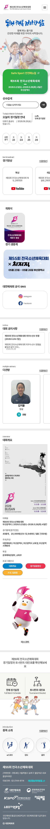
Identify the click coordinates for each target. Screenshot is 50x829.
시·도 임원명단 (13, 573)
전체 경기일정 (40, 118)
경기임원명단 (35, 566)
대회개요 (12, 566)
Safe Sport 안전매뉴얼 (24, 73)
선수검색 (7, 98)
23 (13, 138)
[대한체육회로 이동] (12, 790)
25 (28, 138)
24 (21, 138)
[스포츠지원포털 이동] (13, 806)
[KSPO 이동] (17, 798)
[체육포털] (40, 798)
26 (36, 138)
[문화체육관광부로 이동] (36, 790)
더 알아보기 (43, 161)
